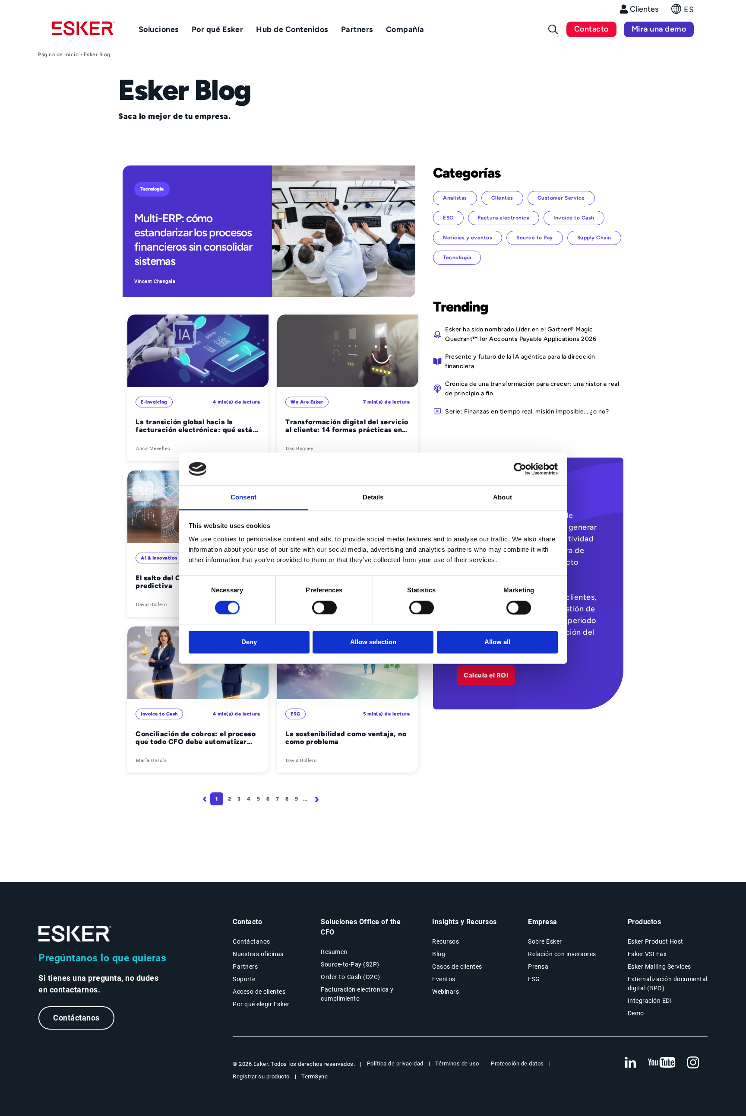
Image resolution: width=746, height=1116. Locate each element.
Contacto (591, 29)
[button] (682, 11)
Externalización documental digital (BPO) (668, 984)
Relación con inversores (562, 954)
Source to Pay (534, 238)
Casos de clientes (457, 966)
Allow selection (373, 642)
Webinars (445, 991)
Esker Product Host (655, 941)
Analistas (455, 198)
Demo (636, 1013)
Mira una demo (659, 29)
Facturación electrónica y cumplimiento (357, 994)
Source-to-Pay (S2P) (350, 964)
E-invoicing (154, 402)
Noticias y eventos (467, 238)
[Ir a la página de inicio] (75, 934)
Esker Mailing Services (659, 966)
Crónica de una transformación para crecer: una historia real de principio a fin (532, 388)
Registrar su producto (261, 1076)
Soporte (244, 979)
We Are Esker (307, 402)
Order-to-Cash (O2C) (350, 976)
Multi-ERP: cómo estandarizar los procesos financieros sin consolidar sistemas (193, 239)
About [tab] (502, 497)
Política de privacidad (395, 1063)
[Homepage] (83, 32)
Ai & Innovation (159, 558)
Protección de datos (517, 1063)
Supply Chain (594, 238)
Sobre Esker (545, 941)
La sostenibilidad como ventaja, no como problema (345, 738)
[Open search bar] (553, 29)
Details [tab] (373, 497)
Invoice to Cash (159, 714)
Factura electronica (504, 218)
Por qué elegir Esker (261, 1004)
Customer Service (561, 198)
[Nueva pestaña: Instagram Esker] (693, 1063)
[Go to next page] (318, 798)
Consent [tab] (243, 497)
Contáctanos (76, 1017)
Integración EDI (650, 1000)
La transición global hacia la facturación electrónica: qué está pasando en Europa (194, 426)
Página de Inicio (58, 54)
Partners (245, 966)
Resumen (334, 951)
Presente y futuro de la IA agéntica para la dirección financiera (520, 361)
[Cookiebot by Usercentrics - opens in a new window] (520, 468)
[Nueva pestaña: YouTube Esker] (662, 1063)
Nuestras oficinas (258, 954)
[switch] (324, 607)
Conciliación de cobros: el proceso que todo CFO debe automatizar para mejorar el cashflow (196, 738)
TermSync (314, 1076)
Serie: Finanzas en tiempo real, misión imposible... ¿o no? (527, 411)
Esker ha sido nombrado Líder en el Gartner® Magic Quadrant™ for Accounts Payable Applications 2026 (520, 334)
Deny (249, 642)
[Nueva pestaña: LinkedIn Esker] (630, 1063)
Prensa (538, 966)
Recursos (445, 941)
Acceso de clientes (259, 991)
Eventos (443, 979)
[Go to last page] (336, 798)
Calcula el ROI (486, 675)
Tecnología (152, 189)
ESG (295, 714)
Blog (438, 954)
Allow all (497, 642)
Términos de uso (457, 1063)
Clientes (644, 9)
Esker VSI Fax (647, 954)
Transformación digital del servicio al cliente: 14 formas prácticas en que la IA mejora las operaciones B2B (346, 426)
